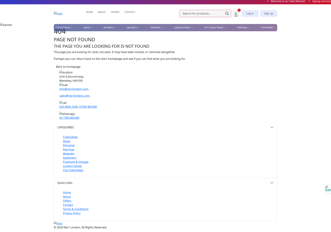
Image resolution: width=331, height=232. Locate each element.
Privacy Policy (72, 213)
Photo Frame (195, 59)
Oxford (134, 47)
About (67, 196)
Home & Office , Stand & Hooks (226, 38)
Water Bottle (161, 69)
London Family (72, 166)
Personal (68, 145)
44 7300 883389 (69, 118)
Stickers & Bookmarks (259, 37)
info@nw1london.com (73, 89)
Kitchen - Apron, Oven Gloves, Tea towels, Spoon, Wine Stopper (233, 52)
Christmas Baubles (67, 42)
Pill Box (225, 59)
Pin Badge (61, 52)
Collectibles (70, 137)
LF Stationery (105, 47)
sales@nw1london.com (74, 96)
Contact (68, 205)
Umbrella (226, 69)
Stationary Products (192, 44)
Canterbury (137, 42)
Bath (133, 37)
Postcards (219, 44)
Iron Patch (62, 62)
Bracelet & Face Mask (166, 44)
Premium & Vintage (75, 162)
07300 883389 (88, 107)
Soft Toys (225, 64)
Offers (67, 201)
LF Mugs (102, 42)
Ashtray (60, 37)
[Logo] (63, 13)
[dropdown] (72, 27)
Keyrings (68, 149)
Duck (59, 47)
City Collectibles (73, 170)
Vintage (93, 62)
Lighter (158, 59)
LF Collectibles (106, 37)
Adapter (159, 37)
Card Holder (161, 49)
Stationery (69, 158)
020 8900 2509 (68, 107)
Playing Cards (188, 37)
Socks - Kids (193, 64)
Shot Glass (62, 57)
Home (67, 192)
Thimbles (192, 69)
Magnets (68, 153)
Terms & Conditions (76, 209)
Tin (129, 57)
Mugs (66, 141)
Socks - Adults (162, 64)
